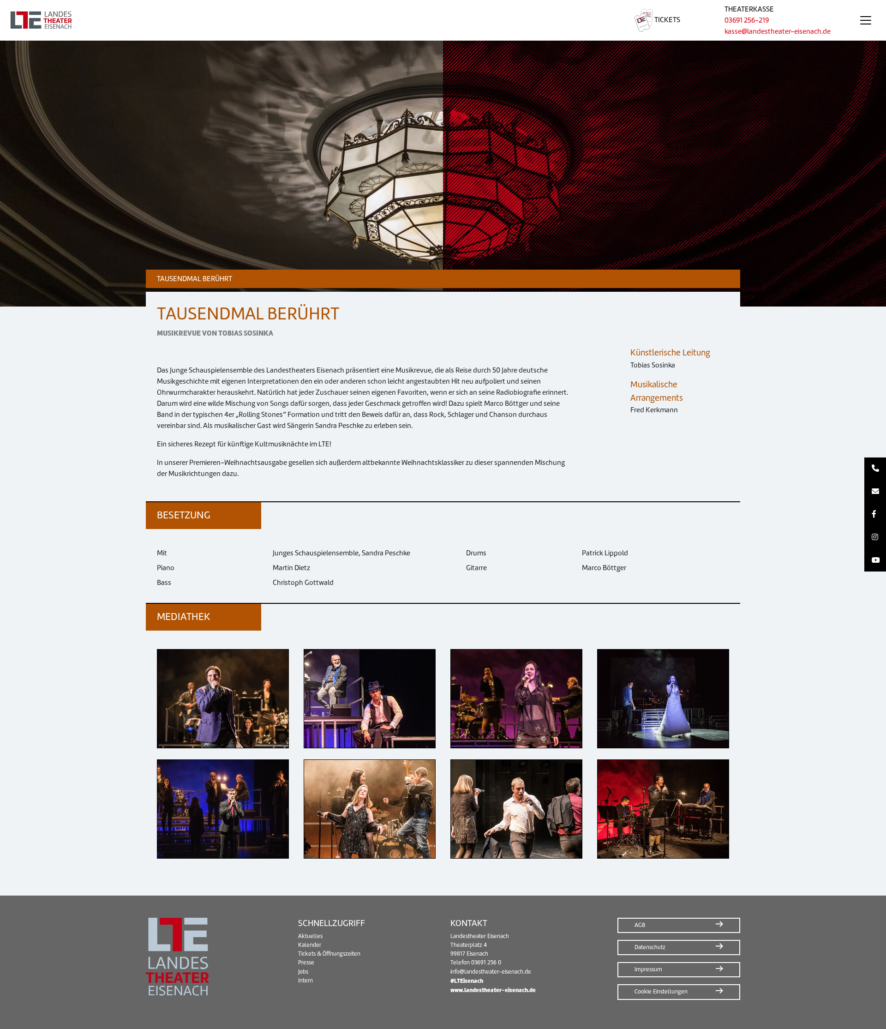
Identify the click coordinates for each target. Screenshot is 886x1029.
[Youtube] (875, 560)
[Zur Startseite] (306, 20)
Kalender (309, 945)
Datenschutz (650, 947)
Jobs (303, 971)
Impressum (648, 969)
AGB (640, 925)
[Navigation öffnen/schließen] (866, 20)
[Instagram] (875, 537)
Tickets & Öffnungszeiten (329, 953)
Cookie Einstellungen (661, 991)
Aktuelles (310, 936)
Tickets (666, 19)
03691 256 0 (486, 962)
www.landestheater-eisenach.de (493, 990)
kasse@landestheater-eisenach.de (777, 31)
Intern (305, 980)
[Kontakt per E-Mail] (875, 491)
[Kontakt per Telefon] (875, 469)
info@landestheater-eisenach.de (490, 971)
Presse (306, 962)
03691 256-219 (746, 20)
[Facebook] (875, 514)
